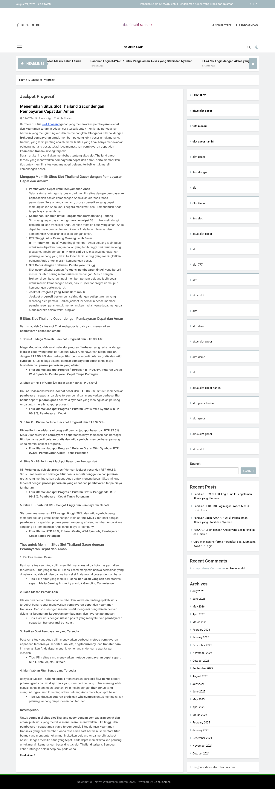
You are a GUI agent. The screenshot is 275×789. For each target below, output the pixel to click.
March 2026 (199, 622)
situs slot (198, 295)
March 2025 (199, 715)
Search (195, 464)
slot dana (198, 326)
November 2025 (202, 653)
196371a (28, 118)
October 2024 (200, 753)
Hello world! (237, 568)
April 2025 (198, 707)
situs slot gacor (202, 233)
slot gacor (198, 157)
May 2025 (198, 699)
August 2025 (200, 676)
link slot (197, 218)
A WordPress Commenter (208, 568)
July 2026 (198, 591)
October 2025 (200, 660)
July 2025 (198, 684)
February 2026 (201, 629)
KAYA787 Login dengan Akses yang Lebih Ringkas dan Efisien (225, 61)
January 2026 (200, 637)
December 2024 (202, 738)
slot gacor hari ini (203, 403)
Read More (26, 755)
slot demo (198, 357)
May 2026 (198, 606)
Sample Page (133, 47)
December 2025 (202, 645)
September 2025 (202, 668)
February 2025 (201, 722)
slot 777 (197, 264)
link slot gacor (201, 172)
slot (194, 187)
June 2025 (198, 691)
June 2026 (198, 598)
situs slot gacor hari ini (206, 388)
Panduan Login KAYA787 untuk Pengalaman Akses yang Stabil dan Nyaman (186, 4)
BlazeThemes (162, 781)
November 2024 (202, 745)
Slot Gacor (199, 203)
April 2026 (198, 614)
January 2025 (200, 730)
